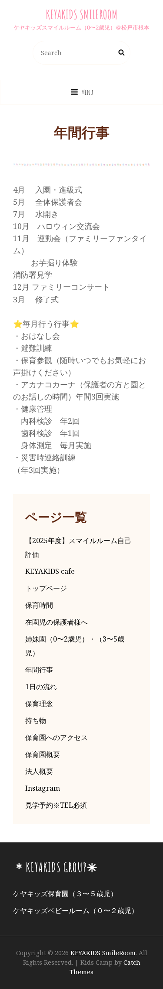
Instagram (42, 788)
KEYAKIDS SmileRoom (81, 14)
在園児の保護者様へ (56, 622)
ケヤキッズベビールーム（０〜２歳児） (75, 910)
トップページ (46, 588)
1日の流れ (41, 686)
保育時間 (39, 605)
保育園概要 (42, 754)
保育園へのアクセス (56, 737)
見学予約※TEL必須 (56, 805)
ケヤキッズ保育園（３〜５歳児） (65, 893)
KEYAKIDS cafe (50, 571)
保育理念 (39, 703)
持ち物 (35, 720)
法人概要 (39, 771)
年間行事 (39, 670)
